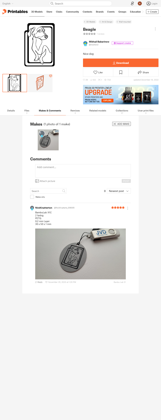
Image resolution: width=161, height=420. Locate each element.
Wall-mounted (125, 22)
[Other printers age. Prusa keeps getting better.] (120, 94)
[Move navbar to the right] (143, 11)
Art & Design (107, 22)
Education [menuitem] (135, 11)
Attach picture (47, 181)
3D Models (90, 22)
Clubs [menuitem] (59, 11)
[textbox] (83, 171)
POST (126, 181)
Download (122, 62)
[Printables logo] (15, 11)
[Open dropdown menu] (155, 29)
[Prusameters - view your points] (140, 3)
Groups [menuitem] (122, 11)
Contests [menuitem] (87, 11)
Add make (123, 123)
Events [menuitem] (111, 11)
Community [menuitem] (72, 11)
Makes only (40, 197)
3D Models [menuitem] (37, 11)
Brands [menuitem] (100, 11)
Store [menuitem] (49, 11)
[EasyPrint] (132, 3)
